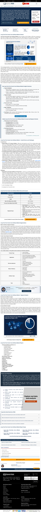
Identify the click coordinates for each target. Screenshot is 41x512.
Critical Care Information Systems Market (8, 444)
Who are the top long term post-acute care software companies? (13, 423)
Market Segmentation (5, 456)
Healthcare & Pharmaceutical (8, 6)
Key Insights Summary (5, 451)
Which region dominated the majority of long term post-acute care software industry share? (17, 420)
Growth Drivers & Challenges (6, 453)
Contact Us (5, 488)
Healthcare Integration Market (6, 442)
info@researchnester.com (25, 488)
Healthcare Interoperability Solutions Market (28, 442)
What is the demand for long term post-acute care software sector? (13, 417)
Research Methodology (8, 22)
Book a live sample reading (27, 469)
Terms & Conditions (6, 494)
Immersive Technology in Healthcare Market (28, 444)
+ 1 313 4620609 (6, 505)
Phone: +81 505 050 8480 (7, 500)
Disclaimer (4, 492)
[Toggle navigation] (36, 4)
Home (2, 6)
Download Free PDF (24, 22)
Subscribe (35, 481)
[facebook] (35, 474)
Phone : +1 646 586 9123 (25, 499)
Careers (4, 487)
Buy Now (36, 21)
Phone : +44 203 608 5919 (25, 492)
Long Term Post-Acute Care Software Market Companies (20, 436)
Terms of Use (5, 489)
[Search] (36, 1)
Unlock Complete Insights (21, 116)
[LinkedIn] (6, 291)
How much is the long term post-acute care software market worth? (13, 414)
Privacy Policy (5, 493)
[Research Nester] (8, 3)
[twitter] (33, 475)
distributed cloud (9, 231)
